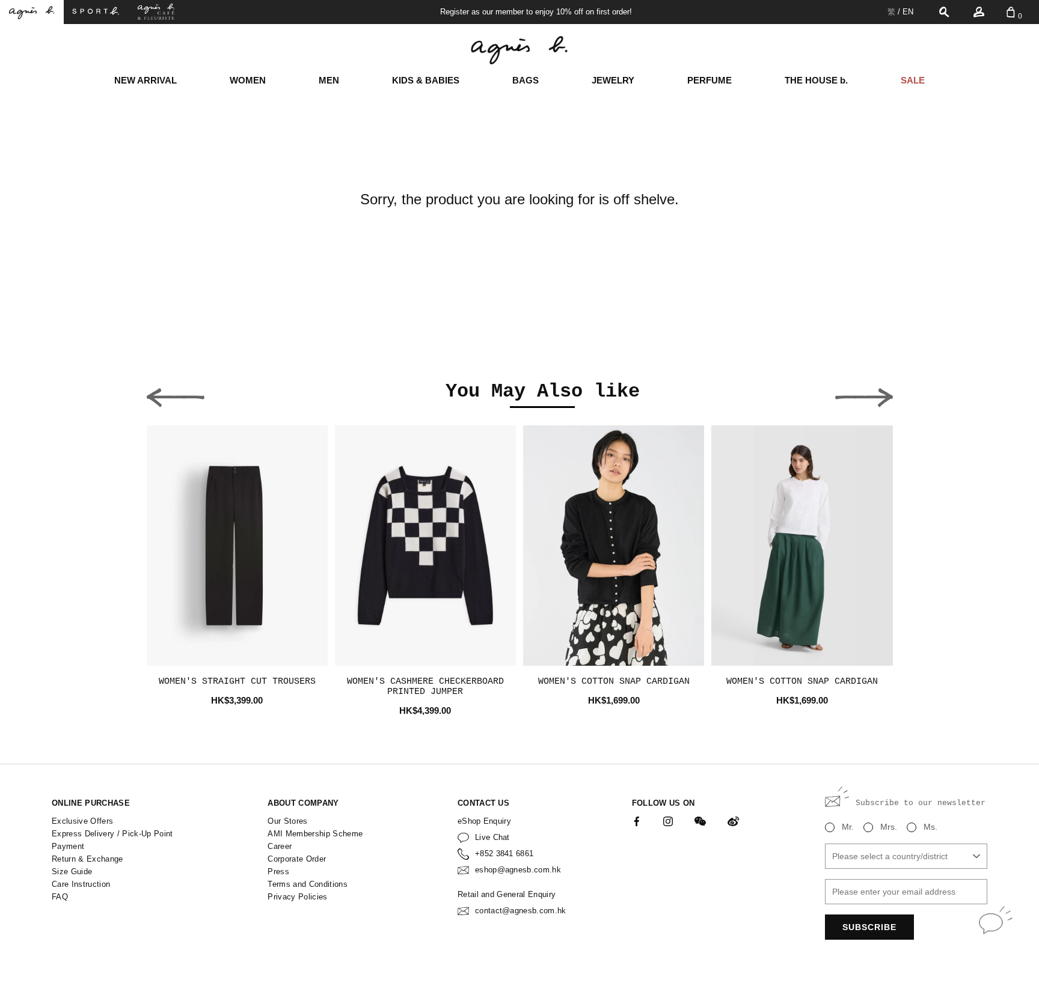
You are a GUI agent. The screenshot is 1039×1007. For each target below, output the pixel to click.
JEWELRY (613, 80)
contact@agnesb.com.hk (520, 910)
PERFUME (709, 80)
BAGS (525, 80)
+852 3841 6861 (504, 853)
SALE (913, 80)
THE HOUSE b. (816, 80)
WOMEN (248, 80)
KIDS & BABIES (425, 80)
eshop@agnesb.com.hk (518, 869)
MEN (329, 80)
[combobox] (906, 856)
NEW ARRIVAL (145, 80)
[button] (175, 394)
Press (278, 871)
